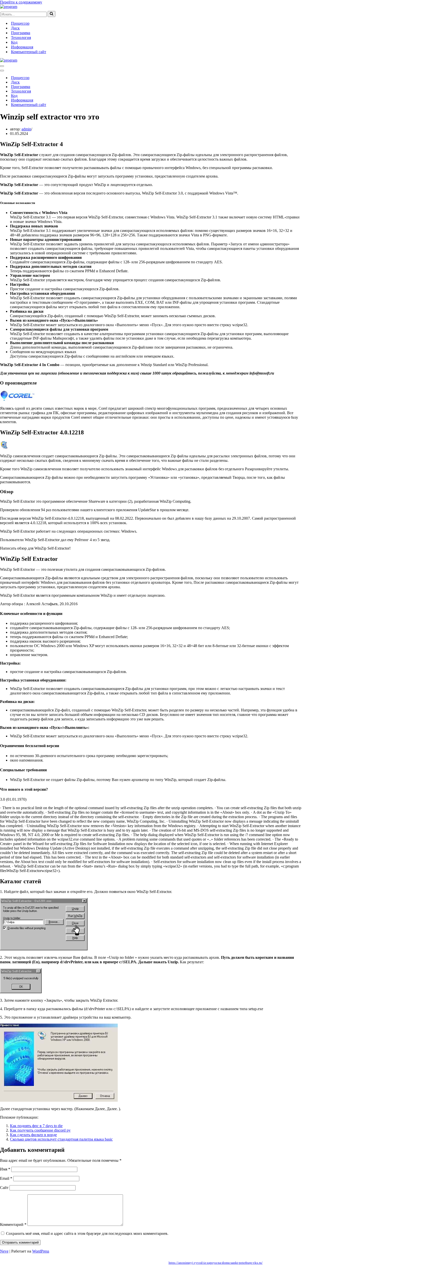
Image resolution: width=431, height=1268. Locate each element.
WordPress (40, 1251)
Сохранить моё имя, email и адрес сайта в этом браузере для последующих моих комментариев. (87, 1233)
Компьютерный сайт (28, 52)
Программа (20, 33)
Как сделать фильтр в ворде (33, 1135)
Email (6, 1178)
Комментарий (13, 1224)
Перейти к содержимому (21, 2)
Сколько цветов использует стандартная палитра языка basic (61, 1139)
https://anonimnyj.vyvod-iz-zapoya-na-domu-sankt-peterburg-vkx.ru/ (216, 1263)
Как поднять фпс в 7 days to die (36, 1126)
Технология (21, 37)
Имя (5, 1169)
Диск (15, 28)
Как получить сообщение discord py (40, 1130)
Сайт (4, 1187)
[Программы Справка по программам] (8, 6)
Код (14, 42)
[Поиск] (51, 14)
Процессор (20, 23)
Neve (4, 1251)
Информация (22, 47)
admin (26, 129)
